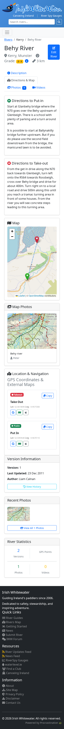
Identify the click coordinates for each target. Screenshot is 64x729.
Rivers (8, 40)
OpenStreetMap (36, 295)
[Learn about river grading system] (27, 60)
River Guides (14, 618)
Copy (49, 395)
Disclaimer (12, 698)
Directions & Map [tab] (22, 80)
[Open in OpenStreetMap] (20, 412)
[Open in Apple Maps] (25, 412)
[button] (37, 239)
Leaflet (21, 295)
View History (33, 486)
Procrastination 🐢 (51, 722)
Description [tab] (18, 73)
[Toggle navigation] (7, 32)
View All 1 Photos (33, 528)
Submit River (14, 635)
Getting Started (16, 626)
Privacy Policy (14, 694)
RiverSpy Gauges (16, 660)
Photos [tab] (17, 87)
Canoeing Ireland (23, 15)
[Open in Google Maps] (13, 412)
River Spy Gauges (51, 15)
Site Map (11, 690)
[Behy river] (18, 514)
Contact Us (12, 703)
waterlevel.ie (13, 664)
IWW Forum (14, 639)
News (9, 631)
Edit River (53, 54)
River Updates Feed (18, 652)
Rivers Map (13, 622)
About (9, 686)
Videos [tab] (40, 87)
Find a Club (13, 669)
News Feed (12, 656)
